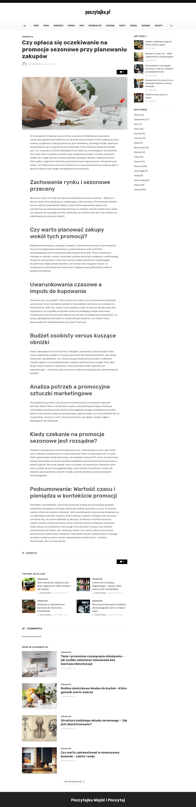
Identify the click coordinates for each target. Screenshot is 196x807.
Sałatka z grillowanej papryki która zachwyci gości (158, 43)
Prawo (136, 157)
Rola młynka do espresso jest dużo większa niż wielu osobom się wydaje (54, 585)
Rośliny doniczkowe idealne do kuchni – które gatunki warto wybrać (94, 690)
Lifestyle (138, 138)
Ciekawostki (94, 26)
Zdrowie (145, 26)
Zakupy (159, 26)
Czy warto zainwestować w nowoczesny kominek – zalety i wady (90, 754)
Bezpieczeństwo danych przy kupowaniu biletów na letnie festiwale (159, 83)
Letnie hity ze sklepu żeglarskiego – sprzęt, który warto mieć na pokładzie (107, 585)
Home (36, 26)
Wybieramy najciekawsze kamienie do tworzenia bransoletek (51, 607)
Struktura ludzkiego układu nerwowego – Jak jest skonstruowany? (94, 722)
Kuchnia (137, 133)
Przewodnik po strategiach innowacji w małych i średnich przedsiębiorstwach (159, 68)
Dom (82, 26)
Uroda (133, 26)
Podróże (137, 152)
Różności (58, 26)
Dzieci (122, 26)
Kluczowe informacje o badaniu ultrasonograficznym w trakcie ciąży (109, 607)
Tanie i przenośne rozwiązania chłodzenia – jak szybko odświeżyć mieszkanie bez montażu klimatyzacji (92, 660)
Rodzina (110, 26)
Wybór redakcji (140, 180)
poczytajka (36, 64)
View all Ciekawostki (73, 781)
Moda (46, 26)
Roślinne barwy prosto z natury (156, 96)
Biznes (71, 26)
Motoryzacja (139, 148)
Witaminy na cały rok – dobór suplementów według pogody (159, 55)
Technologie (139, 171)
